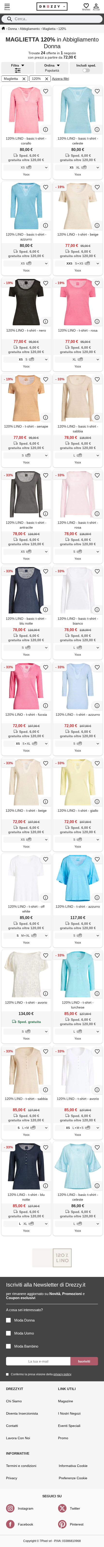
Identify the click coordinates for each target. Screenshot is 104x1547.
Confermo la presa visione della (41, 1374)
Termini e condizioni (21, 1466)
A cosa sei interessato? (24, 1310)
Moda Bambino (26, 1346)
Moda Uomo (24, 1333)
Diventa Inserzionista (22, 1413)
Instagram (25, 1508)
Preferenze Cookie (73, 1478)
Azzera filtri (60, 79)
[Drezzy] (52, 6)
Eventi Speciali (69, 1426)
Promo (63, 1438)
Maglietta (11, 79)
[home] (3, 28)
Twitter (75, 1508)
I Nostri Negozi (69, 1413)
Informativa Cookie (73, 1466)
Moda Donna (24, 1320)
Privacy (11, 1478)
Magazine (65, 1401)
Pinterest (76, 1524)
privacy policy (62, 1374)
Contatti (12, 1426)
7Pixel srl (46, 1541)
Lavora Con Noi (18, 1438)
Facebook (25, 1524)
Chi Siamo (14, 1401)
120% (36, 79)
